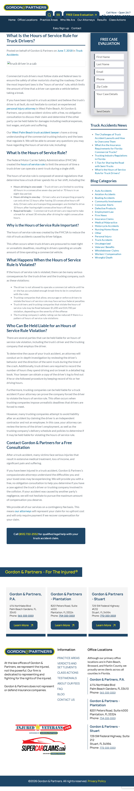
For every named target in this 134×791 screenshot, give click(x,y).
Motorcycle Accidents (107, 225)
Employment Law (104, 211)
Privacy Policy (97, 781)
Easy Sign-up (61, 28)
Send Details (103, 111)
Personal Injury (103, 236)
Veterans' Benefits (104, 247)
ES (58, 15)
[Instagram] (34, 701)
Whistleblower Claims (107, 250)
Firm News (101, 215)
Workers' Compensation (108, 254)
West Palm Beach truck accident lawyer (35, 132)
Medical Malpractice (106, 222)
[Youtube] (27, 701)
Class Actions (117, 20)
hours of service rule (33, 164)
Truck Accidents (26, 552)
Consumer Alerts (104, 204)
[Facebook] (6, 701)
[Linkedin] (20, 701)
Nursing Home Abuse (106, 229)
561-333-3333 (26, 615)
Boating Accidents (105, 197)
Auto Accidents (103, 190)
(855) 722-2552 (28, 534)
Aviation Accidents (105, 194)
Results (102, 20)
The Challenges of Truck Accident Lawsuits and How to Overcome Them (110, 138)
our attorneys (23, 511)
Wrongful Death (104, 257)
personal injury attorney (21, 108)
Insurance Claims (104, 218)
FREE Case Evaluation (79, 15)
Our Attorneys (86, 20)
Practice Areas (49, 20)
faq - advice (49, 552)
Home (12, 20)
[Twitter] (13, 701)
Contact (76, 28)
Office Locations (28, 20)
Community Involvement (108, 201)
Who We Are (67, 20)
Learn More (21, 625)
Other (98, 232)
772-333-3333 (108, 615)
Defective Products (105, 208)
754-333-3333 (67, 615)
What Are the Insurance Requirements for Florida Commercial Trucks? (108, 148)
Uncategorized (103, 243)
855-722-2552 (119, 16)
